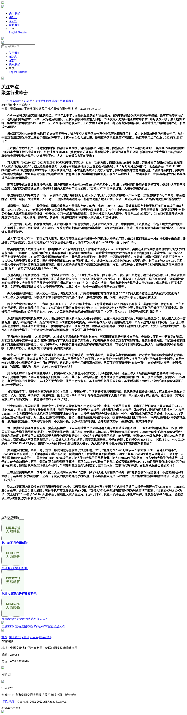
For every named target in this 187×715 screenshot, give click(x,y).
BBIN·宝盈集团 (11, 101)
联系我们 (14, 24)
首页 (4, 637)
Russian (22, 32)
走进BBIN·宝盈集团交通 (33, 626)
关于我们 (14, 13)
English (13, 32)
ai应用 (13, 21)
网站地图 (9, 701)
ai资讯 (13, 17)
